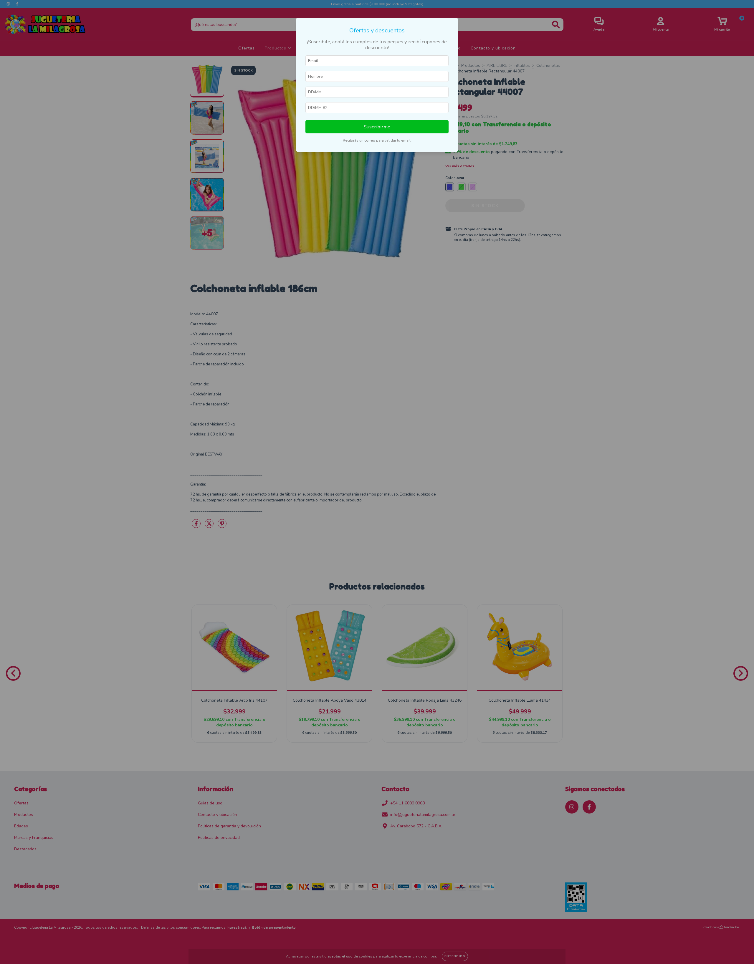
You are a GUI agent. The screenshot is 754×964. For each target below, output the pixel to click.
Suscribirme (377, 126)
